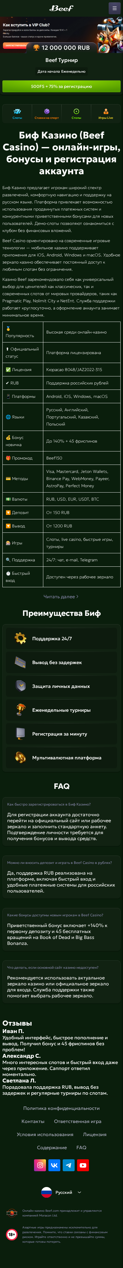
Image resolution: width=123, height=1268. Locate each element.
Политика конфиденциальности (61, 1108)
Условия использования (45, 1134)
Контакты (32, 1121)
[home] (61, 8)
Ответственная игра (78, 1121)
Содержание (52, 1147)
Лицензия (95, 1134)
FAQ (81, 1147)
